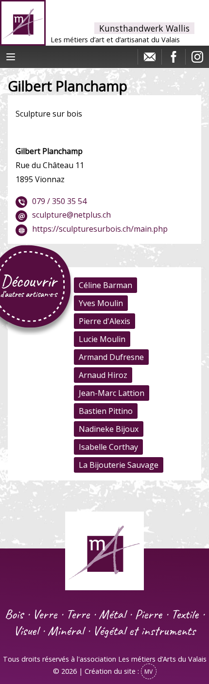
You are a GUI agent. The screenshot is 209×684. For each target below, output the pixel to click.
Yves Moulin (101, 303)
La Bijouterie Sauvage (118, 465)
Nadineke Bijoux (109, 429)
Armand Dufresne (111, 357)
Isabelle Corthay (108, 447)
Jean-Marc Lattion (111, 393)
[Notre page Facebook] (173, 59)
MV (148, 671)
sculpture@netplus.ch (71, 214)
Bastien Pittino (106, 411)
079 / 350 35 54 (59, 201)
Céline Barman (105, 285)
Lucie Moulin (102, 339)
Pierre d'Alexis (104, 321)
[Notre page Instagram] (197, 59)
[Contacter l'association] (149, 59)
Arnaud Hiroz (103, 375)
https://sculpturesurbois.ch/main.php (100, 228)
